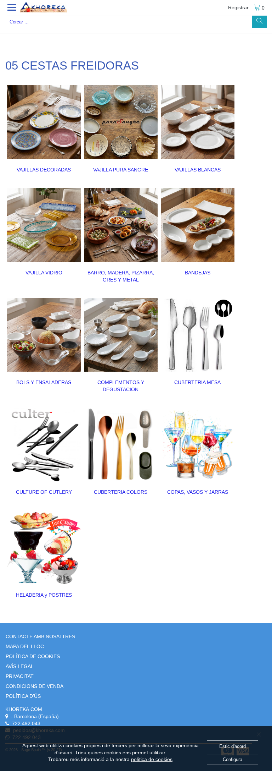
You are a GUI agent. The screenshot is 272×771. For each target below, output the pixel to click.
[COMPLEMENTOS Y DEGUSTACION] (121, 335)
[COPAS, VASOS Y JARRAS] (197, 444)
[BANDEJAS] (197, 225)
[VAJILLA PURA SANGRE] (121, 122)
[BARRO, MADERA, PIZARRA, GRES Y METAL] (121, 225)
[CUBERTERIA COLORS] (121, 444)
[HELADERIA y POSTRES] (44, 547)
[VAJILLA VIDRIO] (44, 225)
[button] (11, 8)
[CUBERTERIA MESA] (197, 335)
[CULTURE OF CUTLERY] (44, 444)
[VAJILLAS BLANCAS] (197, 122)
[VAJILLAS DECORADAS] (44, 122)
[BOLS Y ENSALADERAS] (44, 335)
